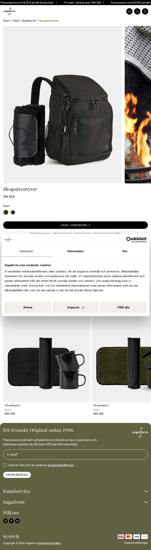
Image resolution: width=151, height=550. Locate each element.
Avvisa (27, 307)
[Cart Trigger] (145, 11)
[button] (75, 491)
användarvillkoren (61, 465)
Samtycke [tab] (26, 251)
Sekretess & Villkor (49, 543)
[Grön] (6, 212)
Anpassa (73, 307)
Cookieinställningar (136, 542)
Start (6, 20)
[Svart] (13, 212)
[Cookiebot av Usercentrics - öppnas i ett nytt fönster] (129, 240)
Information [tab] (75, 251)
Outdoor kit (29, 20)
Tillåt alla (123, 307)
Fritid (15, 20)
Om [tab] (124, 251)
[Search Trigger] (137, 11)
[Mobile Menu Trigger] (129, 11)
